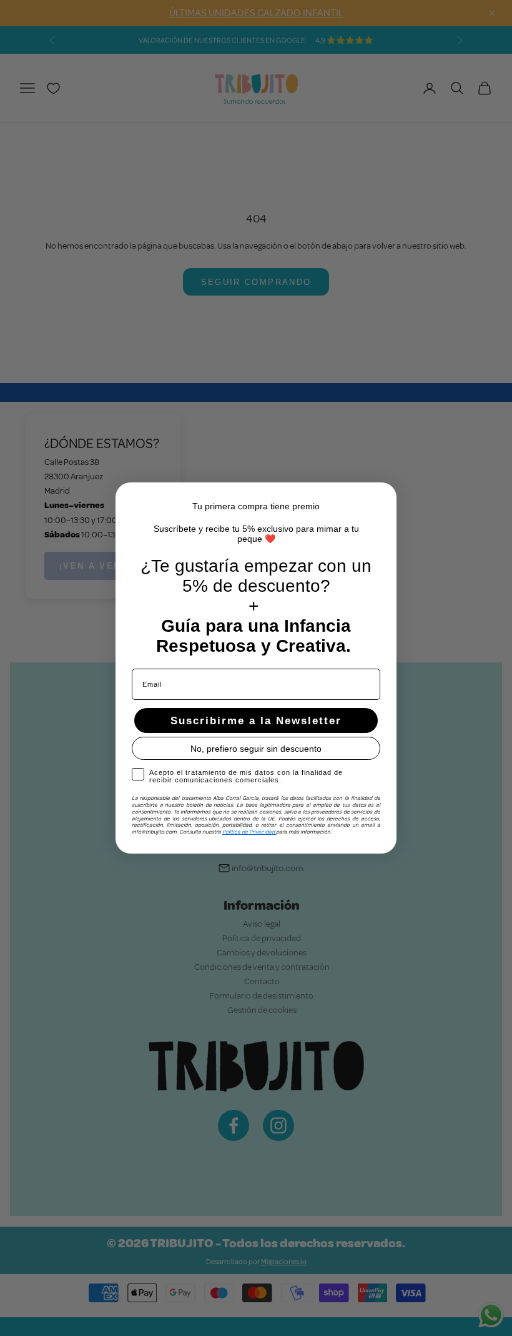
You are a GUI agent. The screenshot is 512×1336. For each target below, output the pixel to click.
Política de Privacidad (249, 831)
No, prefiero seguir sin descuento (256, 749)
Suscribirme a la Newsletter (256, 721)
